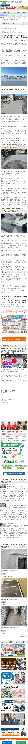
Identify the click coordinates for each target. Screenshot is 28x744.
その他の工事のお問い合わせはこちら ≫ (14, 339)
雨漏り (22, 126)
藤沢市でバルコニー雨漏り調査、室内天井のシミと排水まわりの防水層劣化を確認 (14, 507)
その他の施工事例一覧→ (21, 637)
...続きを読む (21, 500)
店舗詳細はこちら (4, 402)
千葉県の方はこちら (21, 742)
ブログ (6, 18)
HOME (2, 18)
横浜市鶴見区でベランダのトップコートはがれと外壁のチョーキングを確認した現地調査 (14, 488)
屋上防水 (11, 60)
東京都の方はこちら (7, 742)
